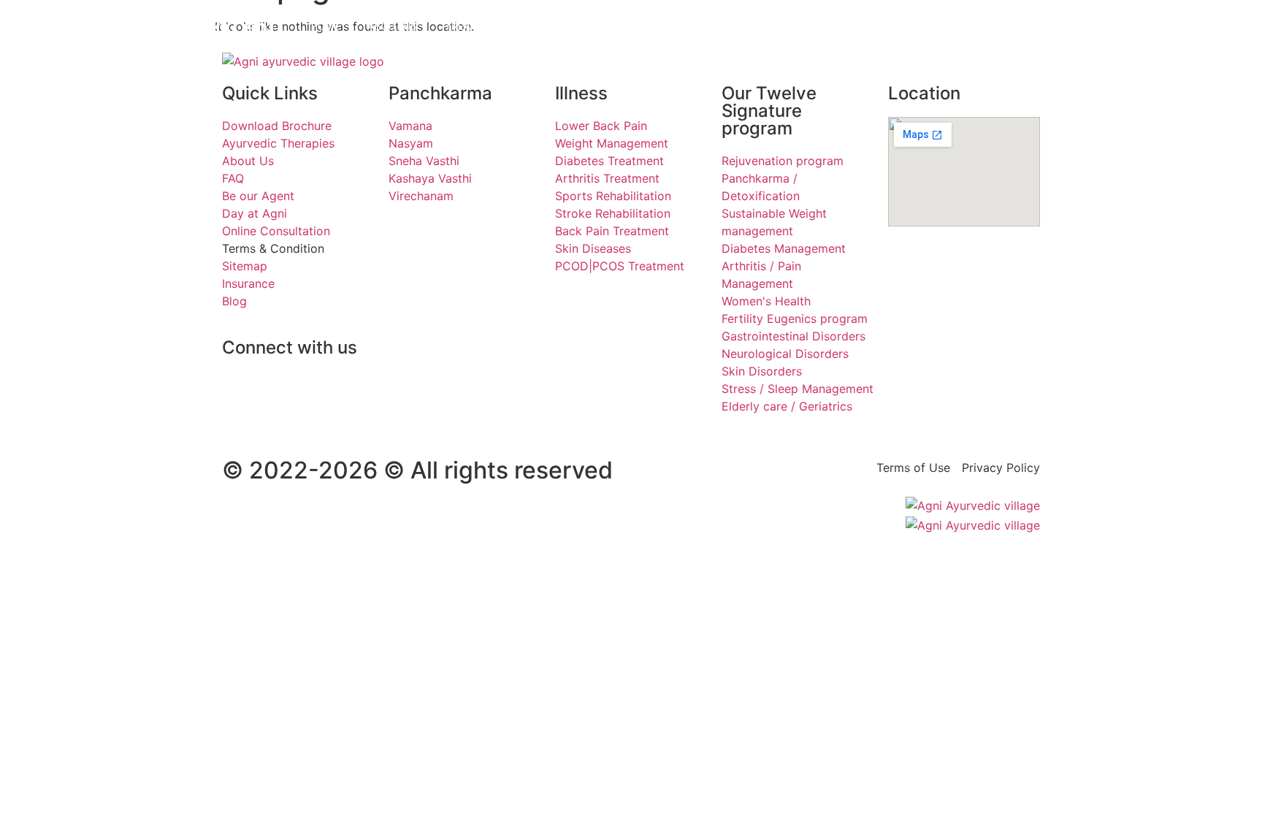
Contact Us (764, 26)
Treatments (478, 26)
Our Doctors (574, 26)
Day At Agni (951, 26)
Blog (1021, 26)
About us (392, 26)
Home (325, 26)
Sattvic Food (858, 26)
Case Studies (670, 26)
